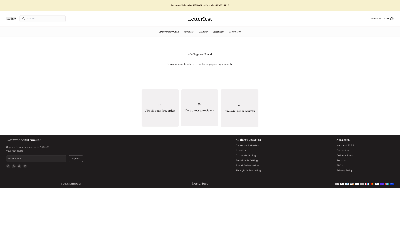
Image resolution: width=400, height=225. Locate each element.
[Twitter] (8, 166)
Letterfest (75, 183)
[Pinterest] (25, 166)
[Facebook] (14, 166)
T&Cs (340, 165)
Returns (341, 160)
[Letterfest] (200, 18)
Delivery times (345, 155)
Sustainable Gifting (247, 160)
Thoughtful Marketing (248, 170)
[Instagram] (19, 166)
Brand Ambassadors (247, 165)
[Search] (23, 18)
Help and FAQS (345, 145)
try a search (225, 64)
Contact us (343, 150)
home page (208, 64)
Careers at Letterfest (248, 145)
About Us (241, 150)
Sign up (75, 158)
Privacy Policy (344, 170)
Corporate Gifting (246, 155)
